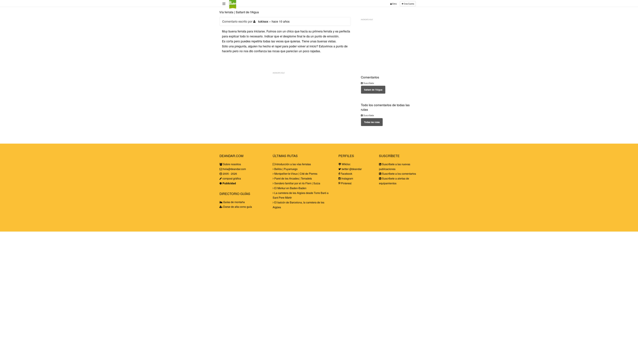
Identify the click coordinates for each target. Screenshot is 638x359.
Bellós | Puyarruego (286, 169)
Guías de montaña (233, 202)
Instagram (347, 178)
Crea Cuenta (408, 3)
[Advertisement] (285, 98)
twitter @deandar (351, 169)
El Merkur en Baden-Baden (290, 188)
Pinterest (345, 183)
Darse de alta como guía (237, 207)
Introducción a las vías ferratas (292, 164)
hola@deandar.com (234, 169)
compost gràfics (231, 178)
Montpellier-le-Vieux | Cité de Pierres (295, 174)
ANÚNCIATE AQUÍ (278, 73)
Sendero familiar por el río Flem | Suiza (297, 183)
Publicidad (229, 183)
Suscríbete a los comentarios (398, 174)
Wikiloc (345, 164)
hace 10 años (281, 21)
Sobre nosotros (231, 164)
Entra (394, 3)
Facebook (346, 174)
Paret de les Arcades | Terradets (293, 178)
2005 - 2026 (229, 174)
